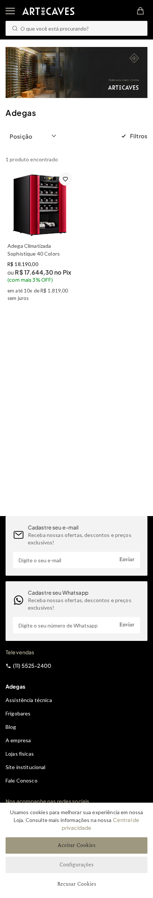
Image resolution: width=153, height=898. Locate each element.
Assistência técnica (29, 700)
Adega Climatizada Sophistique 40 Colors (33, 250)
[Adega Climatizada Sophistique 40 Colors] (39, 205)
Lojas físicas (20, 753)
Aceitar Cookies (76, 845)
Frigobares (18, 713)
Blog (11, 727)
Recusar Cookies (76, 884)
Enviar (126, 559)
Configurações (76, 865)
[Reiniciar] (137, 28)
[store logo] (48, 11)
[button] (33, 136)
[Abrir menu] (10, 11)
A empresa (18, 740)
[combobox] (76, 28)
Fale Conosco (22, 780)
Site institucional (26, 767)
